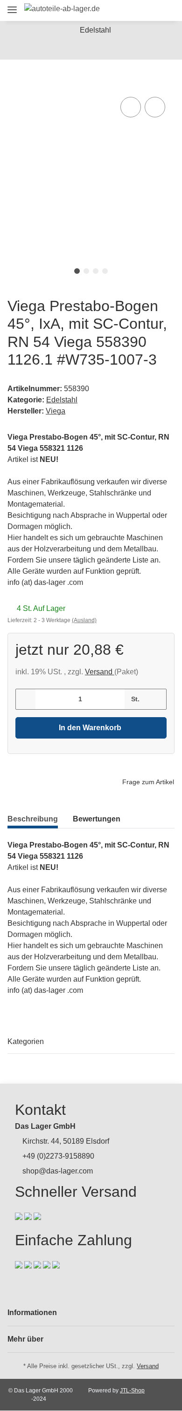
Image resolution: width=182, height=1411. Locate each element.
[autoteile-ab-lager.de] (62, 9)
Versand (99, 672)
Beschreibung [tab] (32, 819)
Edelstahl (61, 400)
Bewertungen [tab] (96, 819)
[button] (115, 10)
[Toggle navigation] (12, 6)
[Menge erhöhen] (156, 699)
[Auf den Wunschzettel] (155, 107)
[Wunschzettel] (149, 10)
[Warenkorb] (165, 10)
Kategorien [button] (25, 1041)
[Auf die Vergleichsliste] (130, 107)
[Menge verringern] (26, 699)
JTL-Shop (132, 1390)
